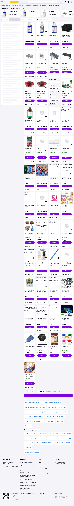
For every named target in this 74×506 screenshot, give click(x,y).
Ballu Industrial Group (47, 442)
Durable (68, 442)
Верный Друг (68, 438)
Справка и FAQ (41, 465)
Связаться (66, 242)
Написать (29, 44)
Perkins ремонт (50, 421)
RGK (60, 438)
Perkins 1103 (28, 421)
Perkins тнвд (60, 421)
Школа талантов (52, 438)
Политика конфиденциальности (28, 485)
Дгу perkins (28, 426)
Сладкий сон (28, 447)
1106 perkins (28, 416)
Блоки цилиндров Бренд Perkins (53, 402)
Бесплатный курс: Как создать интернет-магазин (27, 475)
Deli (37, 442)
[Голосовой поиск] (56, 2)
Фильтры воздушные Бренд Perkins (58, 412)
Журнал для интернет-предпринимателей (60, 462)
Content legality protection (44, 473)
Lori (34, 433)
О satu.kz (40, 462)
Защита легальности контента (45, 471)
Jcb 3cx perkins (60, 416)
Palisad (56, 433)
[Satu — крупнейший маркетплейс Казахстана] (4, 2)
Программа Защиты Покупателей (8, 462)
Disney (43, 438)
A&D (57, 442)
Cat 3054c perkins (38, 416)
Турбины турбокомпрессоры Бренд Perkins (35, 412)
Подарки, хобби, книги (17, 5)
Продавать (23, 468)
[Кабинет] (65, 2)
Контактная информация (44, 468)
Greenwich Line (42, 433)
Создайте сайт (23, 462)
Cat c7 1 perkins (50, 416)
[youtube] (56, 494)
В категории (23, 2)
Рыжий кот (27, 433)
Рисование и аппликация (39, 5)
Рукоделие (28, 5)
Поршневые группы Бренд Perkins (57, 407)
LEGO (50, 433)
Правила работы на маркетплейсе (25, 489)
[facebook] (58, 494)
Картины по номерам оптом (32, 452)
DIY (32, 442)
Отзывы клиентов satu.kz (26, 479)
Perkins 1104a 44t (38, 421)
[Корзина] (71, 2)
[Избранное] (68, 2)
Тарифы (22, 465)
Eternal (26, 442)
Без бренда (35, 438)
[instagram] (61, 494)
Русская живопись (66, 433)
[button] (42, 44)
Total (62, 442)
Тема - (26, 493)
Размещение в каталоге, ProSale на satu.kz (26, 471)
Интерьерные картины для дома (33, 402)
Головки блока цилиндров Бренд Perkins (35, 407)
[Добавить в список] (34, 31)
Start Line (27, 438)
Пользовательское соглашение (28, 482)
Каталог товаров (5, 5)
